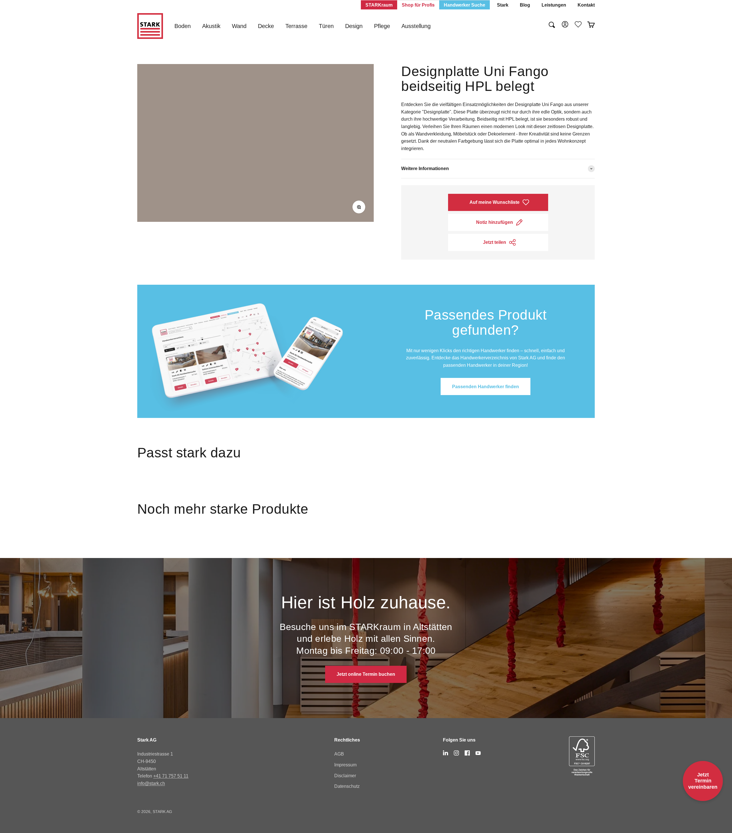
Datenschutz (347, 786)
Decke (266, 26)
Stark (502, 5)
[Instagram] (456, 753)
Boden (182, 26)
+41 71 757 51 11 (170, 776)
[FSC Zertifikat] (582, 756)
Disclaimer (345, 775)
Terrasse (296, 26)
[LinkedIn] (445, 753)
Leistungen (554, 5)
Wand (239, 26)
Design (354, 26)
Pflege (382, 26)
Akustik (211, 26)
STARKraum (379, 5)
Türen (326, 26)
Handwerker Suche (464, 5)
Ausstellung (416, 26)
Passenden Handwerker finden (485, 386)
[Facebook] (467, 753)
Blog (525, 5)
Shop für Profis (418, 5)
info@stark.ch (151, 783)
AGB (339, 754)
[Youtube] (478, 753)
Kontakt (586, 5)
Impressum (345, 764)
